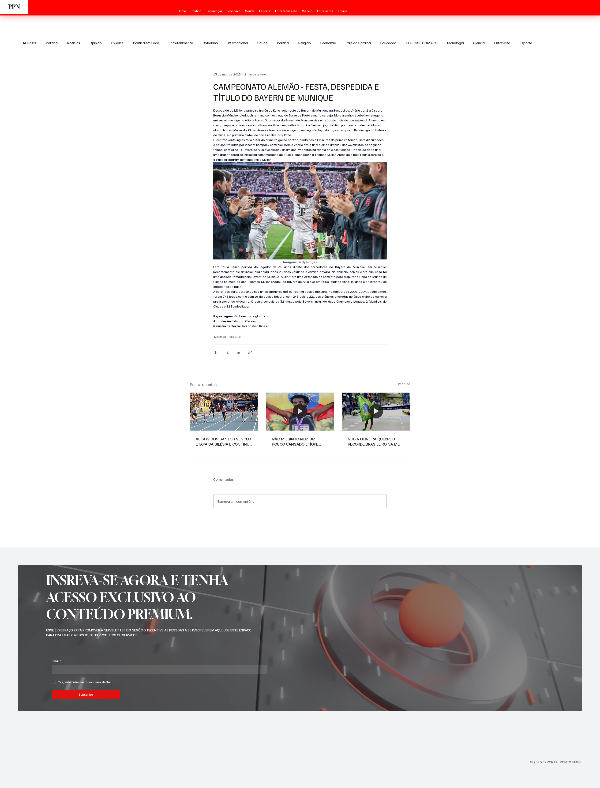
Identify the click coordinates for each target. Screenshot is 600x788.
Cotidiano (210, 43)
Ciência (479, 43)
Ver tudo (404, 384)
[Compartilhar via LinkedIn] (238, 352)
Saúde (262, 43)
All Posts (29, 43)
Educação (388, 43)
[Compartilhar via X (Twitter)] (227, 352)
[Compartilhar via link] (250, 352)
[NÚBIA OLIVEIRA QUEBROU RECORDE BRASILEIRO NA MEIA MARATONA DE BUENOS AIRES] (376, 412)
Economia (328, 43)
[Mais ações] (384, 74)
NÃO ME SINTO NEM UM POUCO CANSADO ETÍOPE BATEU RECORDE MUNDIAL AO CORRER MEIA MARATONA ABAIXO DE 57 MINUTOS (299, 441)
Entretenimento (181, 43)
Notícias (73, 43)
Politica (283, 43)
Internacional (237, 43)
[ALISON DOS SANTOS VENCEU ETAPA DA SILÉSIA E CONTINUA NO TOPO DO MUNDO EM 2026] (224, 412)
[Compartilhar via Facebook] (215, 352)
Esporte (117, 43)
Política (52, 43)
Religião (304, 43)
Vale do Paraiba (358, 43)
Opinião (96, 43)
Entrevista (502, 43)
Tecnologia (455, 43)
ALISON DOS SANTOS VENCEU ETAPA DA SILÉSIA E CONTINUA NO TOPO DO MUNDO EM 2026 (224, 441)
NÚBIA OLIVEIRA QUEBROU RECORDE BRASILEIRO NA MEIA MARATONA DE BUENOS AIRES (375, 441)
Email (56, 661)
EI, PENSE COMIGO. (421, 43)
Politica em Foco (146, 43)
